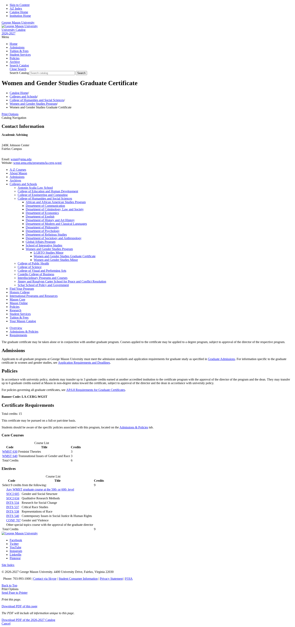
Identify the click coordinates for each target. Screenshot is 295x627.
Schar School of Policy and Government (43, 285)
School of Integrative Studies (44, 245)
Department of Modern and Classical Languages (56, 223)
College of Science (30, 267)
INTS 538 (12, 511)
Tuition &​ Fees (19, 317)
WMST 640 (9, 456)
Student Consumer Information (78, 578)
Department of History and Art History (50, 220)
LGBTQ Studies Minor (48, 252)
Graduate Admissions (221, 359)
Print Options (10, 114)
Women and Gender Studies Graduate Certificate (65, 256)
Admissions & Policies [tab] (24, 331)
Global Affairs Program (40, 241)
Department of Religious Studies (46, 234)
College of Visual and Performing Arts (42, 270)
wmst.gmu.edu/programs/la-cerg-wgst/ (37, 163)
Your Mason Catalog (23, 321)
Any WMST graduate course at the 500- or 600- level (40, 489)
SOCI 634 (12, 498)
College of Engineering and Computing (43, 195)
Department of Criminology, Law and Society (55, 209)
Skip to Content (20, 5)
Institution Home (20, 15)
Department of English (40, 216)
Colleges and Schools (23, 96)
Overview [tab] (16, 328)
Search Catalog (19, 73)
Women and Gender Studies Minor (56, 260)
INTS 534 (12, 502)
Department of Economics (42, 213)
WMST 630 (9, 451)
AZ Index (16, 8)
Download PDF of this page (19, 606)
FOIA (129, 578)
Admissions (17, 47)
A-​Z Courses (18, 169)
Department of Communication (45, 205)
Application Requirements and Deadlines (84, 362)
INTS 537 (12, 507)
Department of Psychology (43, 231)
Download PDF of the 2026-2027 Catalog (28, 620)
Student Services (20, 54)
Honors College (20, 292)
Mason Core (17, 299)
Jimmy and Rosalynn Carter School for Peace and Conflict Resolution (62, 281)
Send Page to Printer (14, 592)
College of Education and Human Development (48, 191)
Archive (15, 62)
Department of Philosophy (42, 227)
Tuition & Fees (19, 51)
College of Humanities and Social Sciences (37, 100)
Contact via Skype (44, 578)
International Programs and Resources (34, 296)
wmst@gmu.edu (21, 159)
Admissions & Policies (133, 427)
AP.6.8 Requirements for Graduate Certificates (95, 390)
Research (15, 310)
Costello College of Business (36, 274)
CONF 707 (13, 520)
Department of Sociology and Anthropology (53, 238)
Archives (15, 180)
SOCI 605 (12, 494)
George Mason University (18, 22)
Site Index (8, 565)
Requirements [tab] (18, 335)
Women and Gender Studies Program (33, 103)
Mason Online (19, 303)
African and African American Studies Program (56, 202)
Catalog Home (19, 12)
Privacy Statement (111, 578)
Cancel (6, 623)
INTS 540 (12, 516)
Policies (14, 58)
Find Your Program (22, 288)
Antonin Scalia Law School (35, 187)
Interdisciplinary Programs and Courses (42, 278)
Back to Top (9, 585)
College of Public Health (33, 263)
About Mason (18, 173)
